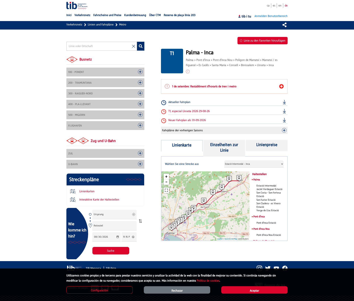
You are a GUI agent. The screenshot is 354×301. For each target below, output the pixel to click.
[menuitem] (69, 15)
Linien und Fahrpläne (101, 24)
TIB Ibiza (111, 268)
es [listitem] (274, 5)
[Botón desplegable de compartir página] (284, 24)
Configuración (99, 290)
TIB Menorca (94, 268)
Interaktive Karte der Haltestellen (99, 199)
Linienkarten (87, 191)
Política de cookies (208, 280)
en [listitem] (280, 5)
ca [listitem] (268, 5)
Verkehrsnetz (74, 24)
